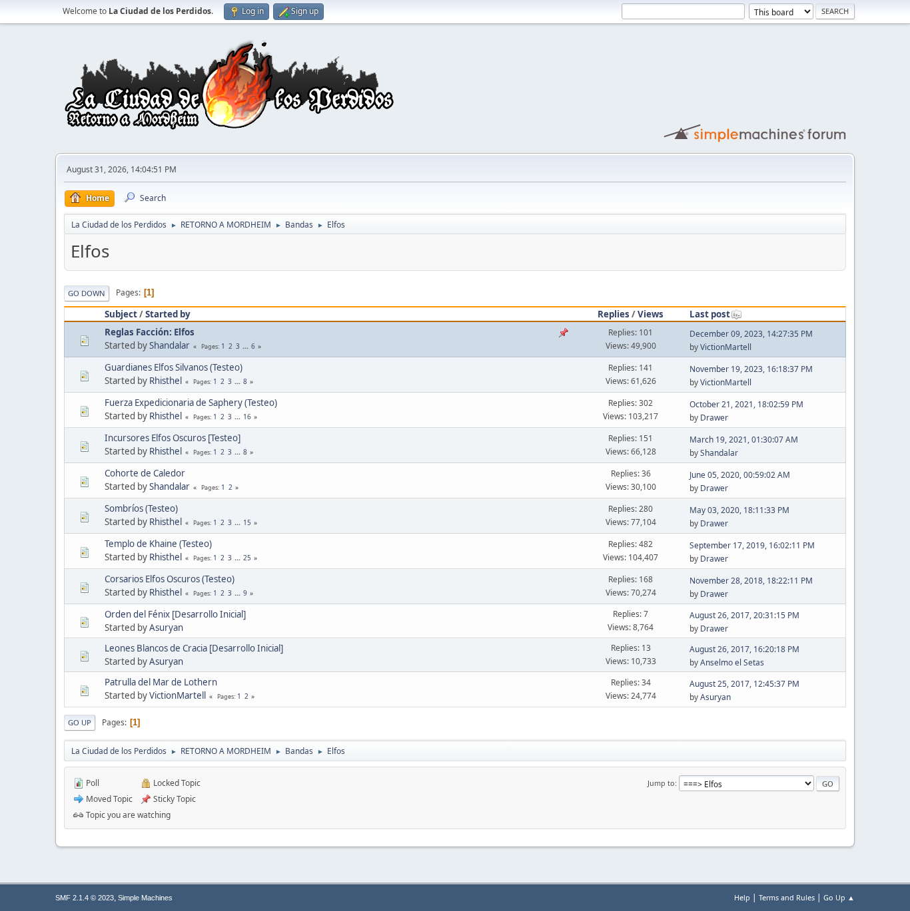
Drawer (714, 417)
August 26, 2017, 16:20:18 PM (744, 649)
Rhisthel (165, 381)
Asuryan (166, 628)
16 (247, 416)
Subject (121, 314)
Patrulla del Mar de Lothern (161, 682)
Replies (614, 314)
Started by (168, 314)
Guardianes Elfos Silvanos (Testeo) (173, 367)
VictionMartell (725, 347)
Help (742, 897)
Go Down (86, 293)
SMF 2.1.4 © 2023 (84, 898)
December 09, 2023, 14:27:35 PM (751, 333)
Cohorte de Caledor (145, 473)
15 (247, 522)
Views (651, 314)
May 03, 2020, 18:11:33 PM (739, 510)
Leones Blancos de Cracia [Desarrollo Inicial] (194, 648)
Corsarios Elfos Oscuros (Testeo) (169, 579)
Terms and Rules (787, 897)
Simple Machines (145, 898)
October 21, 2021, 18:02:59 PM (746, 404)
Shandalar (169, 345)
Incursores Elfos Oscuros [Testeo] (172, 438)
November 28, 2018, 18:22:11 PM (751, 580)
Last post (709, 314)
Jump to (661, 783)
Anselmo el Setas (732, 662)
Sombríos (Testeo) (141, 508)
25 (247, 557)
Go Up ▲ (839, 897)
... (246, 346)
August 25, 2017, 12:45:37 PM (744, 683)
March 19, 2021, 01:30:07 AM (743, 439)
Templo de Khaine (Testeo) (158, 544)
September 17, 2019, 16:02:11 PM (752, 545)
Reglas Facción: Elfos (150, 332)
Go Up (79, 722)
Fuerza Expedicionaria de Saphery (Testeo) (191, 403)
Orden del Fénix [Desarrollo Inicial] (175, 614)
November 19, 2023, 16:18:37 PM (751, 369)
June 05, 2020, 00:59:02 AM (739, 474)
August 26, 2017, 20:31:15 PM (744, 615)
